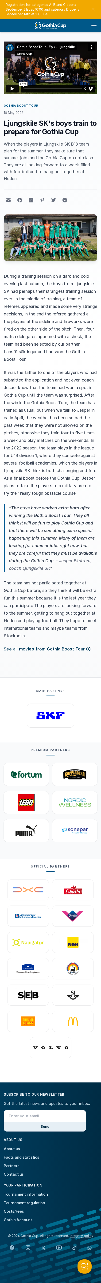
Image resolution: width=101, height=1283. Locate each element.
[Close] (93, 9)
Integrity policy (81, 1236)
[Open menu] (94, 25)
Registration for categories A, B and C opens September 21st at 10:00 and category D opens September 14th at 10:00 (42, 9)
